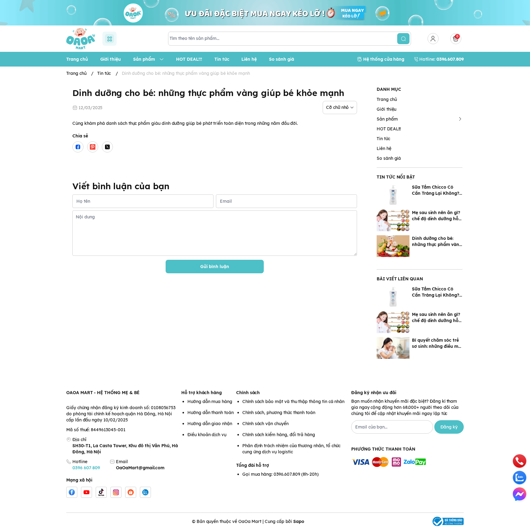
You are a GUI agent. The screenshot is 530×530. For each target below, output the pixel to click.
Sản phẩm (387, 119)
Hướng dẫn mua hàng (209, 401)
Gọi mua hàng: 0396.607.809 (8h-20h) (280, 474)
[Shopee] (130, 492)
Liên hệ (384, 148)
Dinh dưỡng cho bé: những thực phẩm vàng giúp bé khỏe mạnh (437, 242)
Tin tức (383, 138)
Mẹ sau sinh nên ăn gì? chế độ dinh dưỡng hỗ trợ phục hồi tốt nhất (436, 216)
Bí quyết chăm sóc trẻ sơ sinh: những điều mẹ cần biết (436, 343)
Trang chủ (387, 99)
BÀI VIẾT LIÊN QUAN (400, 279)
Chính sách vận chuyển (265, 423)
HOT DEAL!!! (389, 129)
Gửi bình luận (214, 266)
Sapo (298, 521)
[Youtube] (86, 492)
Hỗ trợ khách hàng (201, 392)
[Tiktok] (101, 492)
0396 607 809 (86, 467)
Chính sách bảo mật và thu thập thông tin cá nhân (293, 401)
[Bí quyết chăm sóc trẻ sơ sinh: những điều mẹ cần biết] (393, 348)
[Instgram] (115, 492)
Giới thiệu (386, 109)
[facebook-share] (77, 146)
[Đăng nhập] (433, 38)
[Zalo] (145, 492)
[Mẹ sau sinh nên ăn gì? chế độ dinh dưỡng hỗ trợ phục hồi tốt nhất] (393, 220)
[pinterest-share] (92, 146)
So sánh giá (389, 158)
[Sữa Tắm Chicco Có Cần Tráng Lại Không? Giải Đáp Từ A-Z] (393, 195)
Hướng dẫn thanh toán (210, 412)
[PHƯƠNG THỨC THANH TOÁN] (407, 462)
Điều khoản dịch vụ (206, 434)
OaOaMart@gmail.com (140, 467)
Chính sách (248, 392)
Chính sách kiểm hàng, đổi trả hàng (278, 434)
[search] (403, 38)
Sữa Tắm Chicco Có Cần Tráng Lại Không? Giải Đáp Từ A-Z (435, 190)
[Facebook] (71, 492)
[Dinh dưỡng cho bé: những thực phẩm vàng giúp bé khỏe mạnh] (393, 246)
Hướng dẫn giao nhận (209, 423)
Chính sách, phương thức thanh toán (278, 412)
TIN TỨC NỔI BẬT (396, 177)
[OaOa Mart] (80, 38)
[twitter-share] (107, 146)
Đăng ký (449, 427)
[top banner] (265, 12)
